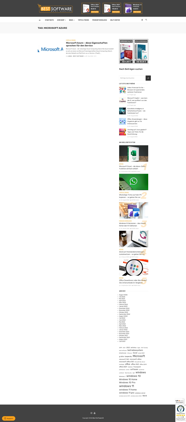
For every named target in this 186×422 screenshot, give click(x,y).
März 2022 (122, 326)
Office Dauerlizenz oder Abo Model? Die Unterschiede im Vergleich (133, 281)
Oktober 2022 (123, 312)
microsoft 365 (124, 359)
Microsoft (139, 356)
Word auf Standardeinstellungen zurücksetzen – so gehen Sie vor (132, 253)
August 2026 (123, 295)
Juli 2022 (122, 318)
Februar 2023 (123, 304)
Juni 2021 (122, 341)
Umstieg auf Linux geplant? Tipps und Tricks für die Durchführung (137, 132)
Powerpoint (137, 367)
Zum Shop (60, 20)
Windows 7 (122, 376)
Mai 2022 (122, 322)
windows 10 (133, 376)
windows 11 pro (126, 392)
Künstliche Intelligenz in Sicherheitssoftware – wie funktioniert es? (136, 111)
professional (122, 369)
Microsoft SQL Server (140, 361)
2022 (128, 347)
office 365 (135, 364)
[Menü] (183, 399)
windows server (140, 393)
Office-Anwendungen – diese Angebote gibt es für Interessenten (137, 121)
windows (141, 372)
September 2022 (124, 314)
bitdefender (122, 353)
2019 (120, 347)
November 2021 (124, 333)
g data (121, 356)
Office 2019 (143, 364)
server (127, 369)
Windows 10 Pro (127, 382)
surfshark (121, 373)
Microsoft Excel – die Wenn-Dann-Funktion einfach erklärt (132, 167)
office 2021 (123, 367)
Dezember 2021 (124, 332)
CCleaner (129, 353)
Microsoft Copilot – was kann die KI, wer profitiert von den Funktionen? (137, 100)
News (71, 20)
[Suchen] (148, 78)
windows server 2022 (136, 396)
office (127, 364)
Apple (138, 347)
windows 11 (126, 386)
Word (145, 396)
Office (121, 163)
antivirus (133, 347)
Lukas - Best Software (76, 56)
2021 (124, 347)
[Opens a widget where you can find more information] (8, 418)
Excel (135, 353)
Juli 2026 (122, 297)
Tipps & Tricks (83, 20)
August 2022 (123, 316)
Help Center (115, 20)
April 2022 (122, 324)
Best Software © (98, 418)
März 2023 (122, 302)
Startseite (49, 20)
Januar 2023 (123, 306)
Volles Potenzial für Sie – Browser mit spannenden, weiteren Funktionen (136, 90)
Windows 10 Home (128, 379)
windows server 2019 (124, 396)
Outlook (130, 367)
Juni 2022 (122, 320)
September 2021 (124, 337)
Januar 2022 (123, 330)
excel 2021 (141, 353)
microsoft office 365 (126, 362)
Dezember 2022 (124, 308)
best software (123, 350)
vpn (134, 373)
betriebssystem (135, 350)
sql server (141, 369)
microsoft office (135, 359)
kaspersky (128, 356)
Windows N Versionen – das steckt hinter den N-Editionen (132, 224)
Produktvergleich (99, 20)
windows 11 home (128, 389)
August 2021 (123, 339)
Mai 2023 (122, 299)
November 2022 (124, 310)
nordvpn (121, 364)
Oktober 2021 (123, 335)
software (134, 369)
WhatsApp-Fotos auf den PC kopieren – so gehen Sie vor (130, 196)
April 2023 (122, 301)
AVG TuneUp (144, 347)
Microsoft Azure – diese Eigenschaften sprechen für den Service (86, 44)
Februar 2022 (123, 328)
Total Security (128, 373)
